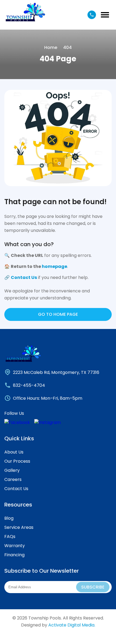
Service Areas (18, 527)
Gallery (12, 470)
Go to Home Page (58, 314)
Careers (13, 479)
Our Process (17, 461)
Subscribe (92, 587)
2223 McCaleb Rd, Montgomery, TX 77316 (56, 372)
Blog (8, 518)
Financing (14, 555)
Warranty (14, 546)
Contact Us (24, 277)
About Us (13, 452)
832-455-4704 (29, 385)
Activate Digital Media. (71, 625)
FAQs (9, 536)
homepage (54, 266)
